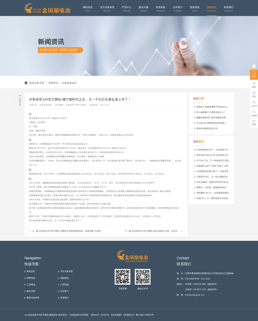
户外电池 (64, 284)
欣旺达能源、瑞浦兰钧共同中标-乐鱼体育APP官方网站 (212, 183)
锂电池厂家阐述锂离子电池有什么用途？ (212, 108)
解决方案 (143, 9)
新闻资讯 (211, 9)
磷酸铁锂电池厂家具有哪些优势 (211, 118)
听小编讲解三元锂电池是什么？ (211, 112)
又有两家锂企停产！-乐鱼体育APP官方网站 (212, 151)
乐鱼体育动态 (69, 83)
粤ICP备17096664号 (145, 315)
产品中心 (126, 9)
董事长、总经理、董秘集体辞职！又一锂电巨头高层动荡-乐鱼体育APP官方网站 (212, 188)
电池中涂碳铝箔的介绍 (206, 128)
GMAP (105, 315)
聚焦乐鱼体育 (33, 298)
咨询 (254, 76)
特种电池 (31, 278)
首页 (41, 83)
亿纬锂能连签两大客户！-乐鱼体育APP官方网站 (212, 172)
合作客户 (177, 9)
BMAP (95, 315)
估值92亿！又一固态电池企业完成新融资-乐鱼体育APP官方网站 (212, 199)
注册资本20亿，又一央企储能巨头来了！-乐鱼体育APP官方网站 (212, 177)
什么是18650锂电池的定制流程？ (211, 123)
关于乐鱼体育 (107, 9)
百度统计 (129, 315)
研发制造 (160, 9)
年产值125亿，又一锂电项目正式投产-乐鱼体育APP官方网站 (212, 161)
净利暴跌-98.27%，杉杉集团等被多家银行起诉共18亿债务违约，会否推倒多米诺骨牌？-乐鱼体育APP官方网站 (212, 194)
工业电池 (31, 284)
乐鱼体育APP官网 (79, 315)
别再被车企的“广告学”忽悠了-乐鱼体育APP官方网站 (212, 167)
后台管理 (116, 315)
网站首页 (88, 9)
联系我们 (229, 9)
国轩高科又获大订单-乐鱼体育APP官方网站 (212, 156)
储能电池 (64, 278)
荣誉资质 (194, 9)
